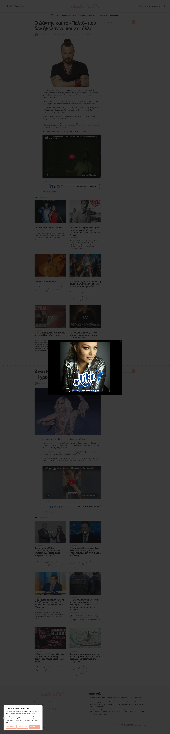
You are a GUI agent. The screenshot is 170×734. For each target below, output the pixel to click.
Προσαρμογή (10, 726)
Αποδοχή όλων (34, 726)
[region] (23, 717)
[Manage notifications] (4, 717)
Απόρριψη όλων (22, 726)
